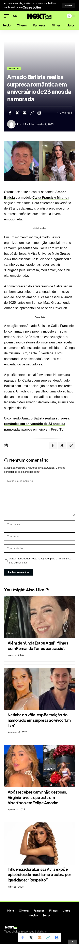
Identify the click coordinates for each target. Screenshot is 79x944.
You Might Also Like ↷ (26, 589)
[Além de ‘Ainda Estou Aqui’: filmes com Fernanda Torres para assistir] (39, 617)
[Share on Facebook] (10, 113)
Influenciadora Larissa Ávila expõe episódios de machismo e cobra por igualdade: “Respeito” (39, 874)
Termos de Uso (32, 7)
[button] (68, 5)
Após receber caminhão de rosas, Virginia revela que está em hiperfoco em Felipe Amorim (37, 797)
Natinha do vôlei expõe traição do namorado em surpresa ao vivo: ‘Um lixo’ (39, 720)
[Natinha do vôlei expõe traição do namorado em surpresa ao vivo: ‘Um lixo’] (39, 689)
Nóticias (14, 68)
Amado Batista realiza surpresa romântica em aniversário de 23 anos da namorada (36, 424)
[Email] (24, 113)
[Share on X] (17, 113)
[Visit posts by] (11, 124)
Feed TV (57, 429)
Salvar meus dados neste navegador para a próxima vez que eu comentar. (40, 560)
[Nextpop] (39, 16)
